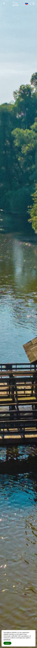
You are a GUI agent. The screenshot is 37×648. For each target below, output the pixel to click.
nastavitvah (6, 639)
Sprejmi (7, 643)
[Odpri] (4, 3)
